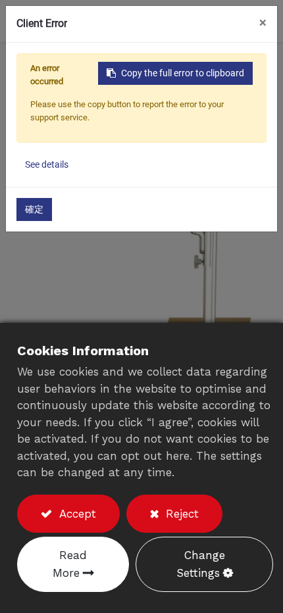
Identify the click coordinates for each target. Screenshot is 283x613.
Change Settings (200, 564)
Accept (75, 513)
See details (46, 164)
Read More (70, 564)
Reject (180, 513)
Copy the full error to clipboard (182, 73)
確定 (34, 209)
